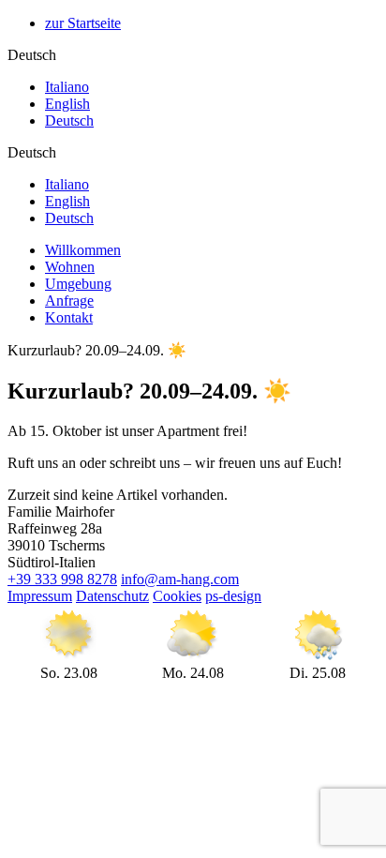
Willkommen (83, 250)
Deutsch (69, 120)
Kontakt (69, 317)
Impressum (39, 596)
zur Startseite (83, 23)
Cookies (177, 596)
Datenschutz (112, 596)
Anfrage (69, 301)
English (67, 104)
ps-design (233, 596)
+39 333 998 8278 (62, 579)
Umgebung (78, 284)
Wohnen (70, 267)
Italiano (67, 87)
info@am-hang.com (180, 579)
